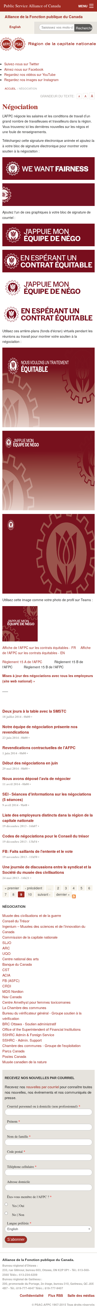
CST (5, 969)
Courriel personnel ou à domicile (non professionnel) (43, 1106)
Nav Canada (12, 996)
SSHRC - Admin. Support (22, 1040)
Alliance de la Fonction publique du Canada (44, 16)
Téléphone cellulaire (21, 1166)
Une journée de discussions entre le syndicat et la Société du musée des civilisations (46, 869)
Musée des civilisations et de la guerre (31, 915)
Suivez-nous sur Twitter (21, 64)
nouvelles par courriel (42, 1086)
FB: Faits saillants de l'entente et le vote (37, 851)
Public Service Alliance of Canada (32, 5)
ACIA (6, 975)
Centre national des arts (20, 958)
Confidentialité (32, 1295)
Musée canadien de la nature (24, 1061)
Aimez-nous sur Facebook (23, 69)
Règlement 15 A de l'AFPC (22, 661)
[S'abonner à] (74, 895)
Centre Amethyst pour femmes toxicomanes (36, 1002)
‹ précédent (33, 888)
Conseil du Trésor (15, 920)
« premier (12, 888)
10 (30, 894)
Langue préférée (19, 1223)
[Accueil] (48, 44)
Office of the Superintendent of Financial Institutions (41, 1029)
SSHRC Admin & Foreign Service (28, 1034)
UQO (6, 953)
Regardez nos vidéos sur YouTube (30, 74)
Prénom (13, 1121)
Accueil (10, 88)
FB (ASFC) (11, 980)
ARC (6, 947)
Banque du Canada (17, 964)
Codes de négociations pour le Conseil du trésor (45, 836)
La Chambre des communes (24, 1007)
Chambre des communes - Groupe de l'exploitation (41, 1045)
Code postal (16, 1151)
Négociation (28, 88)
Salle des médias (81, 1295)
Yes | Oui (18, 1205)
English (15, 27)
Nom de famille (19, 1136)
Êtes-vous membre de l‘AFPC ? (29, 1197)
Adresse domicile (18, 1181)
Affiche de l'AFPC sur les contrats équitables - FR (39, 647)
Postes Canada (14, 1056)
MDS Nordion (12, 991)
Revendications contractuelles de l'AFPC (39, 747)
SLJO (6, 942)
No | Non (18, 1214)
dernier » (63, 894)
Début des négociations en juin (30, 763)
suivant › (44, 894)
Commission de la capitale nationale (29, 937)
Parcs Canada (13, 1050)
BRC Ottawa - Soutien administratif (29, 1023)
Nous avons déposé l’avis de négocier (36, 778)
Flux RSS (55, 1295)
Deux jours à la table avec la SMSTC (34, 711)
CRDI (6, 985)
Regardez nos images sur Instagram (31, 79)
